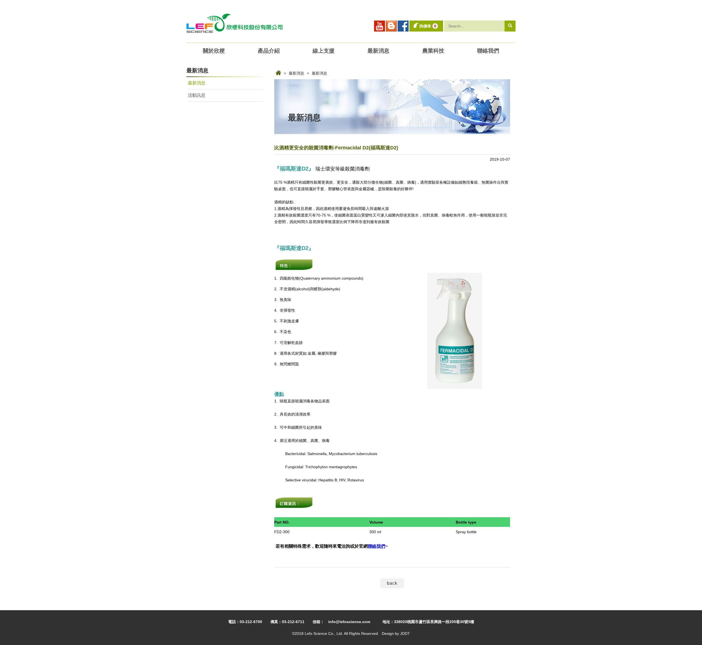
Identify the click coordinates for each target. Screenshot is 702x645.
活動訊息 (196, 95)
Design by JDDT (396, 633)
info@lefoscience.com (349, 622)
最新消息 (296, 73)
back (392, 583)
